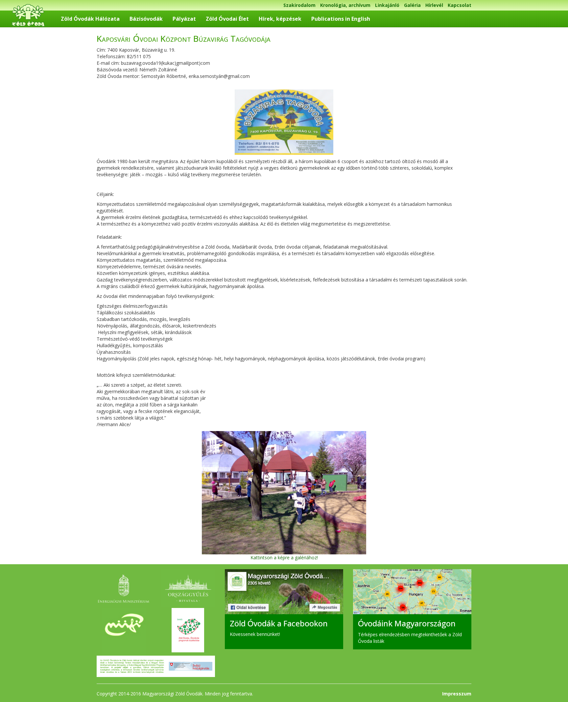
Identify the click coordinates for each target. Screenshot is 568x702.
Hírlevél (434, 5)
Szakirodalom (299, 5)
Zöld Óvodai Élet (227, 18)
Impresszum (456, 693)
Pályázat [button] (184, 18)
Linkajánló (387, 5)
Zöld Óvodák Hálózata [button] (90, 18)
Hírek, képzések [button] (280, 18)
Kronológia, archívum (345, 5)
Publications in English (340, 18)
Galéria (412, 5)
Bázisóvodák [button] (146, 18)
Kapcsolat (459, 5)
